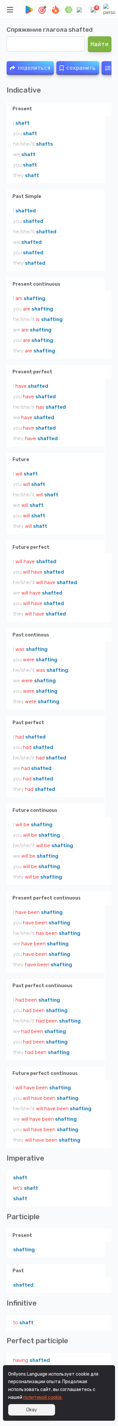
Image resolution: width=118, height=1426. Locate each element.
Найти (100, 44)
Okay (31, 1410)
